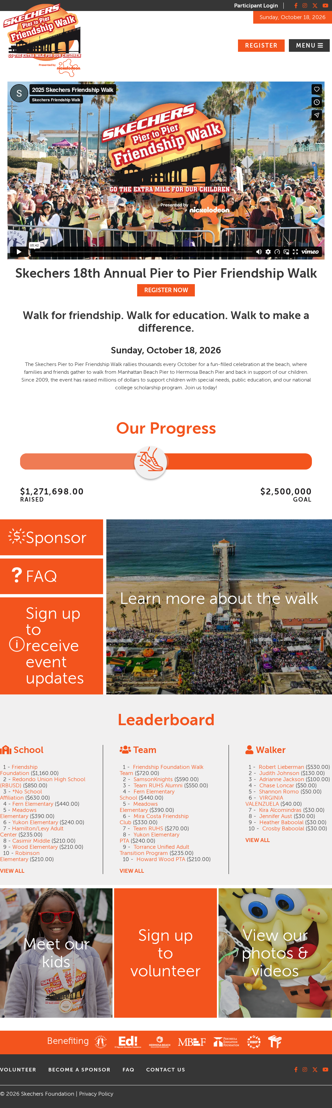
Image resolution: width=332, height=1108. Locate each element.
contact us (165, 1070)
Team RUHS (148, 828)
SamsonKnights (153, 779)
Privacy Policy (96, 1094)
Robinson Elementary (20, 856)
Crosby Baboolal (283, 828)
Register (261, 45)
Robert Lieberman (281, 767)
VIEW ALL (12, 871)
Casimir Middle (31, 841)
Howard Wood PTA (160, 859)
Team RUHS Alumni (158, 785)
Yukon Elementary (35, 822)
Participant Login (256, 6)
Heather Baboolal (281, 822)
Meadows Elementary (18, 813)
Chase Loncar (276, 785)
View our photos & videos (275, 953)
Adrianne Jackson (281, 779)
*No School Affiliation (21, 795)
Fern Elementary (32, 804)
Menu (307, 45)
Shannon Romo (279, 792)
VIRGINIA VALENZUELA (264, 801)
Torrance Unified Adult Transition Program (154, 850)
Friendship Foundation (19, 770)
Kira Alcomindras (280, 810)
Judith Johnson (279, 773)
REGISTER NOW (166, 290)
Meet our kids (56, 953)
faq (129, 1070)
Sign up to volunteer (165, 953)
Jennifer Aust (275, 816)
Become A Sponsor (79, 1070)
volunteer (18, 1070)
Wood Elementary (35, 847)
